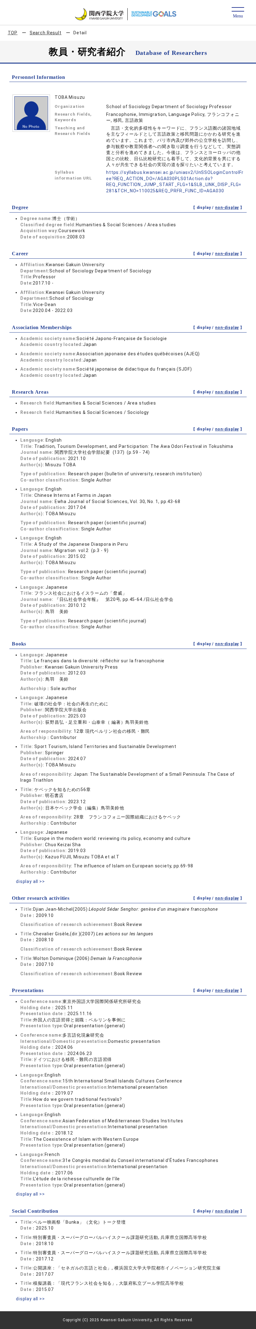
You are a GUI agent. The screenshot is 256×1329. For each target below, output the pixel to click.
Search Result (46, 32)
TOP (13, 32)
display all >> (30, 881)
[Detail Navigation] (238, 13)
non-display (227, 207)
